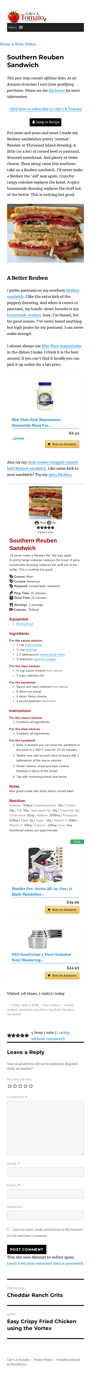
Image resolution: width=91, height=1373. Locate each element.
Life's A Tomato (18, 1360)
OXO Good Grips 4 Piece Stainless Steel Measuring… (41, 957)
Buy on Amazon (64, 444)
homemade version (24, 315)
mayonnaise (33, 644)
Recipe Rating (19, 1079)
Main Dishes (25, 44)
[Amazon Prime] (46, 438)
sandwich (26, 1009)
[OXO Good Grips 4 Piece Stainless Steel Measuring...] (46, 939)
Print (42, 522)
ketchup (31, 649)
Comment (17, 1097)
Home (5, 44)
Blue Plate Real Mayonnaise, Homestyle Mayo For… (37, 422)
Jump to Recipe (47, 122)
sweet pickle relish (52, 654)
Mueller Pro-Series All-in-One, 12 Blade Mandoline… (42, 892)
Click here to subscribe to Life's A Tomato (45, 109)
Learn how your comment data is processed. (45, 1263)
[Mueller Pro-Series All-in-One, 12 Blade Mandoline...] (46, 865)
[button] (12, 27)
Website (14, 1207)
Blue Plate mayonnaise (62, 346)
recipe (68, 1005)
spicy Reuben (59, 474)
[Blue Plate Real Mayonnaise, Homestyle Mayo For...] (46, 396)
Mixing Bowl (24, 623)
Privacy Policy (43, 1360)
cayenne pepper (45, 659)
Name (13, 1164)
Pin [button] (53, 522)
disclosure (57, 90)
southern (40, 1009)
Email (13, 1185)
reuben (12, 1009)
